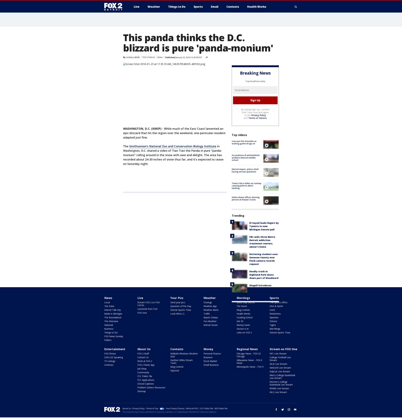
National (108, 324)
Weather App (210, 306)
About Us (143, 349)
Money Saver (243, 324)
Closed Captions (145, 383)
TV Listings (109, 361)
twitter (282, 409)
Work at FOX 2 (144, 361)
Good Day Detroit (246, 302)
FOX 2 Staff (143, 353)
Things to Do (111, 332)
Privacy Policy (258, 115)
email (295, 409)
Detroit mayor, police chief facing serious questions (245, 170)
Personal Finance (212, 353)
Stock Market (210, 361)
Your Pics (176, 298)
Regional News (247, 349)
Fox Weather (210, 321)
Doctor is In (243, 328)
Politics (107, 340)
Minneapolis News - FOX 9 (250, 366)
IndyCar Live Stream (280, 371)
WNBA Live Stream (279, 388)
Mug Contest (243, 309)
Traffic (207, 313)
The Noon (242, 306)
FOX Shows (110, 353)
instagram (288, 409)
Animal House (211, 324)
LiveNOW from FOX (147, 308)
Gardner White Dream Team (181, 361)
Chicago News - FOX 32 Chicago (249, 355)
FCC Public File (144, 376)
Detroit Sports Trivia (180, 309)
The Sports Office (279, 302)
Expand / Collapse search (296, 6)
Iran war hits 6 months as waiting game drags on (244, 142)
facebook (276, 409)
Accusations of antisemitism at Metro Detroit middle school (246, 157)
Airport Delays (211, 317)
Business (108, 328)
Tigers (273, 324)
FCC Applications (145, 379)
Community (143, 372)
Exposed (174, 370)
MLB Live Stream (278, 363)
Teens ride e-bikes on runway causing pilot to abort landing (246, 186)
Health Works (243, 313)
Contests (108, 364)
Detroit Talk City (112, 309)
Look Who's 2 (177, 313)
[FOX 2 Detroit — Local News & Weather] (114, 7)
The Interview (111, 321)
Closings (208, 302)
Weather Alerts (211, 309)
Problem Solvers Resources (151, 387)
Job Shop (142, 368)
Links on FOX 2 (244, 332)
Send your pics (177, 302)
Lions (272, 309)
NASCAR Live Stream (280, 367)
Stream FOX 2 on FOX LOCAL (148, 304)
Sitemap (141, 391)
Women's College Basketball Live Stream (281, 383)
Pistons (273, 321)
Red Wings (275, 328)
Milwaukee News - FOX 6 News (249, 361)
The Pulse (109, 306)
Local (107, 302)
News (160, 57)
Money (208, 349)
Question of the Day (180, 306)
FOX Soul (142, 312)
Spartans (274, 317)
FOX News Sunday (113, 336)
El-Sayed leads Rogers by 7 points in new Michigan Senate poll (264, 226)
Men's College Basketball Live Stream (282, 377)
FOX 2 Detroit (149, 57)
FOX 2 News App (146, 364)
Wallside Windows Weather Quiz (184, 355)
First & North (276, 306)
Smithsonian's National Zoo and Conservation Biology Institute (172, 146)
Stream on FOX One (283, 349)
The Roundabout (112, 317)
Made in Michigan (113, 313)
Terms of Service (257, 118)
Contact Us (143, 357)
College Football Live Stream (280, 359)
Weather (210, 298)
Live (140, 298)
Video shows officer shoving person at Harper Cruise (246, 198)
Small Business (211, 364)
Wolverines (275, 313)
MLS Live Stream (278, 392)
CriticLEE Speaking (113, 357)
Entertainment (114, 349)
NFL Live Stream (278, 353)
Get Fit (240, 321)
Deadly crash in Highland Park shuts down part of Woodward (263, 275)
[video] (271, 144)
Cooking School (245, 317)
